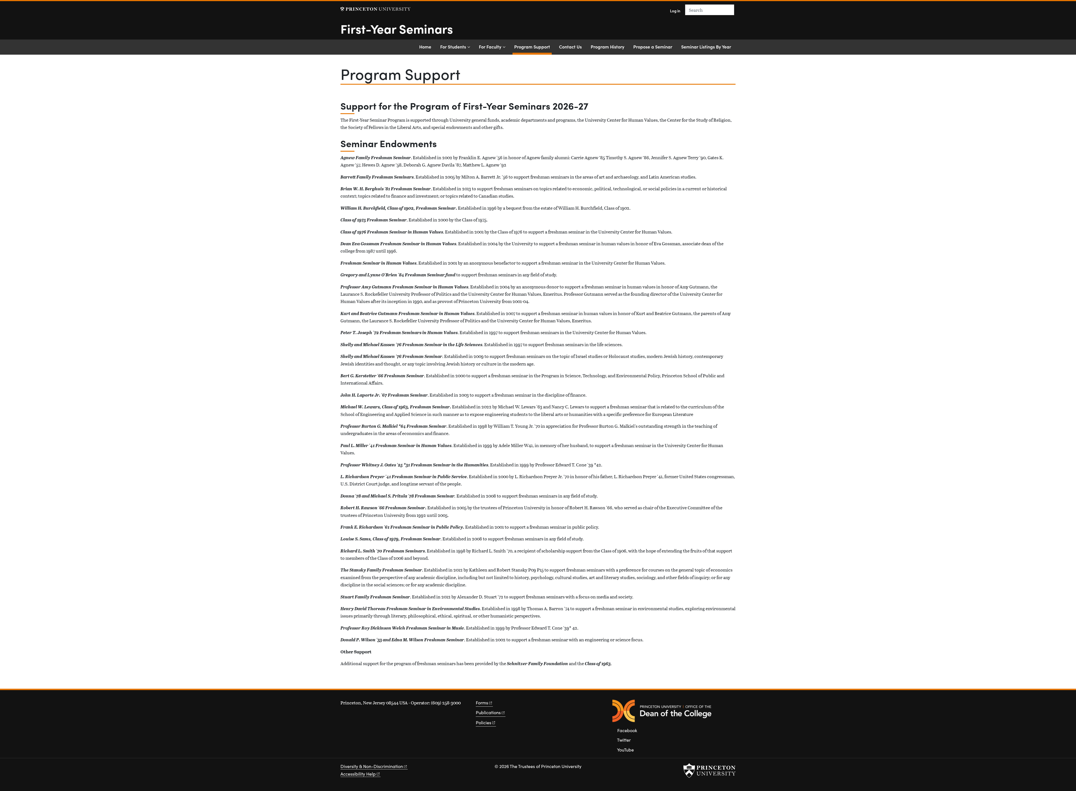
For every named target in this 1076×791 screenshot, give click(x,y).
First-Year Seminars (396, 28)
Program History (607, 46)
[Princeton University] (375, 9)
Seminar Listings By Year (706, 46)
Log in (675, 10)
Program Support (533, 46)
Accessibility (358, 774)
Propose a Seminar (652, 46)
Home (425, 46)
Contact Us (570, 46)
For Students (453, 46)
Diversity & (371, 766)
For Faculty (490, 46)
